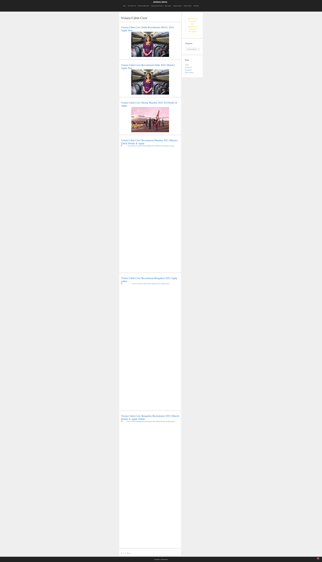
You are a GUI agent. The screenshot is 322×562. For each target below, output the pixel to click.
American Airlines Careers (157, 6)
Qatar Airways (168, 6)
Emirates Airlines (188, 6)
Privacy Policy (189, 72)
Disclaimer (188, 70)
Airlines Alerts (160, 2)
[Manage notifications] (318, 558)
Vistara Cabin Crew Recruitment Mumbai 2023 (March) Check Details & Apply (149, 141)
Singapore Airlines (177, 6)
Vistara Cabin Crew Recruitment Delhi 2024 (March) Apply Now (148, 66)
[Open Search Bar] (161, 10)
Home (124, 6)
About (187, 65)
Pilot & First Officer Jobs (143, 6)
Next (129, 553)
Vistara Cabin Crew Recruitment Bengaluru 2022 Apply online (149, 279)
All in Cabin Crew (132, 6)
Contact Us (188, 67)
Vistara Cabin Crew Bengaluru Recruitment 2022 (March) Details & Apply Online (150, 417)
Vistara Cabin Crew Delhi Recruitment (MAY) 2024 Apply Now (147, 29)
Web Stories (196, 6)
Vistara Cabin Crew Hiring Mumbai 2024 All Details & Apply (149, 104)
